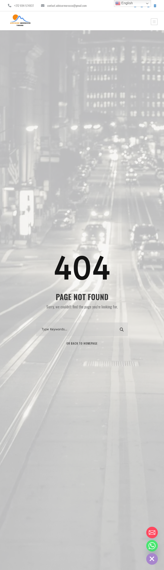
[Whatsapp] (152, 545)
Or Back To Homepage (82, 343)
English (126, 3)
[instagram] (155, 5)
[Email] (152, 532)
